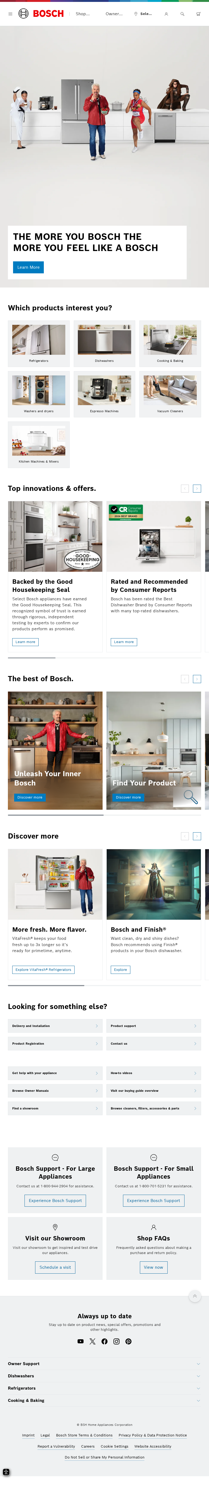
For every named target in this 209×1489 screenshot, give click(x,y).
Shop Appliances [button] (86, 14)
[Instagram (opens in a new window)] (116, 1342)
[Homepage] (41, 14)
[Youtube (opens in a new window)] (81, 1342)
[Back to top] (195, 1296)
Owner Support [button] (114, 14)
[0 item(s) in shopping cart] (198, 14)
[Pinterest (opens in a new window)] (128, 1342)
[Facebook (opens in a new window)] (104, 1342)
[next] (197, 489)
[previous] (185, 489)
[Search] (182, 14)
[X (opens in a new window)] (93, 1342)
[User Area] (166, 14)
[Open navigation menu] (11, 14)
